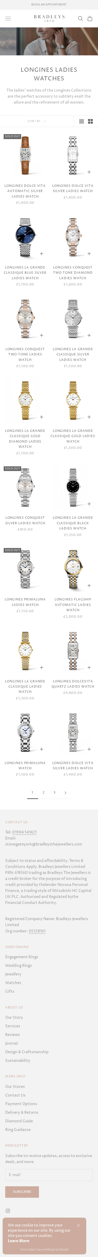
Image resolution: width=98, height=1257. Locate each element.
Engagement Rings (21, 957)
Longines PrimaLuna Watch (25, 766)
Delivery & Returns (21, 1112)
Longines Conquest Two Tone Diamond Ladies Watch (73, 273)
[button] (78, 1225)
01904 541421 (24, 832)
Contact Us (15, 1095)
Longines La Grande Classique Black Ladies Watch (73, 523)
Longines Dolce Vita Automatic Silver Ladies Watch (25, 191)
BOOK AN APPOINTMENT (49, 5)
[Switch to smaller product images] (90, 121)
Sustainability (17, 1060)
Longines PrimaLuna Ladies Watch (25, 602)
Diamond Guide (19, 1121)
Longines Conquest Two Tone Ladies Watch (25, 354)
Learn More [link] (18, 1240)
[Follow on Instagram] (7, 1210)
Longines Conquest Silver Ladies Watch (25, 520)
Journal (11, 1043)
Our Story (14, 1017)
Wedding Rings (18, 965)
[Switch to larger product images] (81, 121)
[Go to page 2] (65, 793)
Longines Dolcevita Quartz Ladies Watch (72, 684)
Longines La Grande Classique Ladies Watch (25, 686)
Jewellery (13, 974)
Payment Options (21, 1103)
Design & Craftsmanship (27, 1052)
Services (12, 1026)
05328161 (37, 931)
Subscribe (22, 1191)
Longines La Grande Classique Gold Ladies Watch (72, 436)
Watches (13, 982)
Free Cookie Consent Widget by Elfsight (44, 1250)
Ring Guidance (18, 1129)
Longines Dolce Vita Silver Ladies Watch (73, 188)
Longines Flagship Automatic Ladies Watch (73, 604)
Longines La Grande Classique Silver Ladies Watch (73, 354)
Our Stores (15, 1086)
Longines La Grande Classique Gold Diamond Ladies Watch (25, 439)
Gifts (9, 991)
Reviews (12, 1034)
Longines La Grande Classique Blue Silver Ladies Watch (25, 273)
